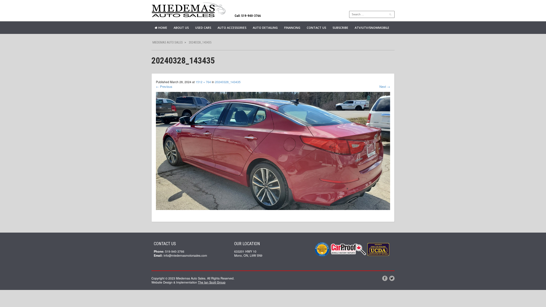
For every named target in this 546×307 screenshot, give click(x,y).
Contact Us (316, 28)
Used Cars (203, 28)
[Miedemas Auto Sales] (188, 10)
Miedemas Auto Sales (167, 42)
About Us (181, 28)
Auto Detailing (265, 28)
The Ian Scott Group (211, 282)
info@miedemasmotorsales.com (185, 255)
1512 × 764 (203, 82)
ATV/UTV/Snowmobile (372, 28)
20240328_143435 (228, 82)
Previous (164, 86)
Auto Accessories (232, 28)
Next (384, 86)
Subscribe (340, 28)
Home (162, 28)
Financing (292, 28)
